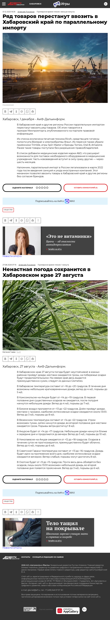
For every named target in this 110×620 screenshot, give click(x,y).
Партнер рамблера (46, 609)
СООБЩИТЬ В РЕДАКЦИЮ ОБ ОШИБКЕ (48, 557)
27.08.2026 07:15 (9, 265)
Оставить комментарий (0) (86, 188)
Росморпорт (8, 105)
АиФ (19, 352)
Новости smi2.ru (12, 256)
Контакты (25, 557)
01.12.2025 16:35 (9, 12)
